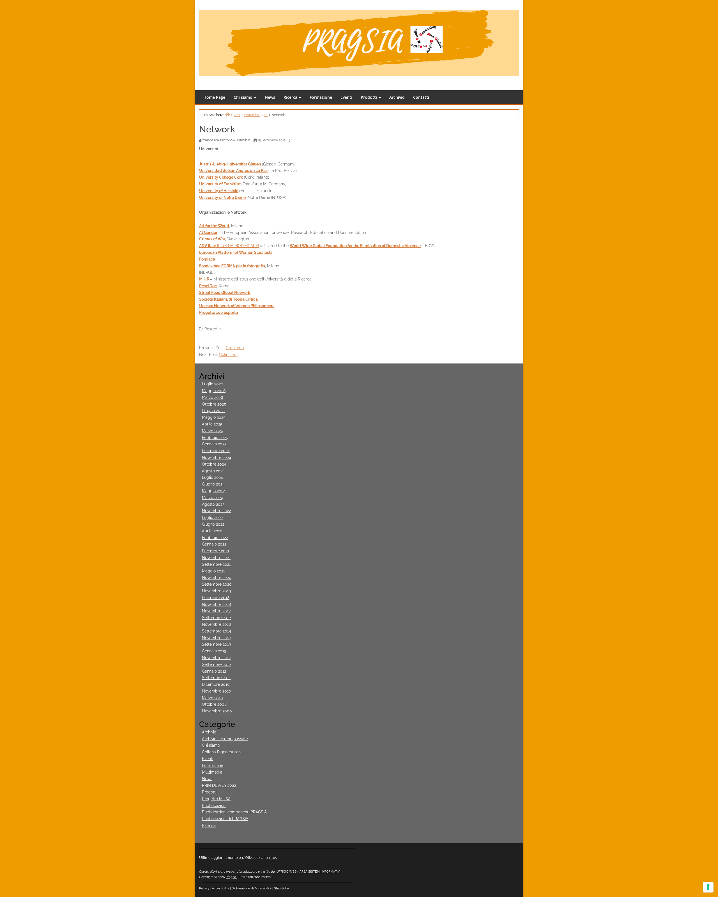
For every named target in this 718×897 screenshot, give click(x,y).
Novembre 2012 (216, 658)
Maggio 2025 (213, 417)
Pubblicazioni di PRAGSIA (225, 819)
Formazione (321, 97)
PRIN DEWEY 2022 (219, 785)
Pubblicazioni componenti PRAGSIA (234, 812)
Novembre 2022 (216, 511)
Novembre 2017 (216, 611)
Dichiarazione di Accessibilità (251, 888)
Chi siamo (244, 97)
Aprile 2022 (212, 531)
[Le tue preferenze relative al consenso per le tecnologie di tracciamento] (708, 887)
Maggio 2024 (213, 491)
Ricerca (291, 97)
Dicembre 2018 (215, 597)
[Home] (227, 114)
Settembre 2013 (216, 644)
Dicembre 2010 (216, 684)
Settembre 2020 (217, 584)
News (270, 97)
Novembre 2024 (216, 457)
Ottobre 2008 (214, 704)
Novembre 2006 (217, 711)
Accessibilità (221, 888)
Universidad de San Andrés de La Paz (233, 170)
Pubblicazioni (214, 805)
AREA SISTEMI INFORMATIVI (320, 871)
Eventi (346, 97)
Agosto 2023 (213, 504)
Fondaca (207, 259)
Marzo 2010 (212, 698)
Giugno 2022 (213, 524)
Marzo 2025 (212, 431)
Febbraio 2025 (215, 437)
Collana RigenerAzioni (221, 752)
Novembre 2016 (216, 624)
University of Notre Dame (222, 197)
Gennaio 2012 (214, 671)
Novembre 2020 (216, 577)
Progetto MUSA (216, 799)
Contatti (421, 97)
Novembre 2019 (216, 591)
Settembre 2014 (216, 631)
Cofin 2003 (228, 354)
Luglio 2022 (212, 517)
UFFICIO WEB (286, 871)
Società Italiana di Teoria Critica (228, 299)
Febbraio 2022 (215, 537)
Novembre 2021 (216, 557)
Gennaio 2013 (214, 651)
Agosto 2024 (213, 471)
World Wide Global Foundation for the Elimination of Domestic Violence (355, 245)
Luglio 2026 (212, 384)
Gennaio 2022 (214, 544)
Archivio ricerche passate (225, 739)
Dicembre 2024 (216, 451)
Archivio (397, 97)
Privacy (204, 888)
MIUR (204, 279)
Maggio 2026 (213, 390)
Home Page (214, 97)
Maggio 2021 (213, 571)
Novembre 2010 (216, 691)
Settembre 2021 (216, 564)
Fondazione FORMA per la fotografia (232, 266)
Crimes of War (212, 239)
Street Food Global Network (224, 292)
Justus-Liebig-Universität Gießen (230, 164)
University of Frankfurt (220, 184)
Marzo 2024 (212, 497)
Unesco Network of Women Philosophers (236, 305)
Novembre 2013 (216, 638)
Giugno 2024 (213, 484)
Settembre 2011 (216, 677)
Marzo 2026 (212, 397)
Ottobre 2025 (214, 404)
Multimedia (212, 772)
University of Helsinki (218, 190)
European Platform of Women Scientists (235, 252)
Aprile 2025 (212, 424)
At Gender (208, 232)
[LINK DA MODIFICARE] (229, 245)
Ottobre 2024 (214, 464)
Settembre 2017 (216, 617)
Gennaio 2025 (214, 444)
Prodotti (369, 97)
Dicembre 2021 (215, 551)
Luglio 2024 (212, 477)
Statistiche (281, 888)
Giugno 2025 (213, 410)
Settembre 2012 (216, 664)
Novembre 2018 (216, 604)
